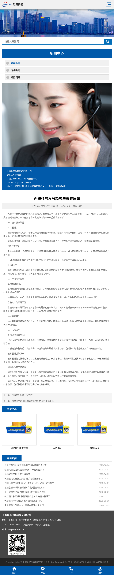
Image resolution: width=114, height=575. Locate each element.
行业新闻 (15, 70)
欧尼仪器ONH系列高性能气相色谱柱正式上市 (33, 401)
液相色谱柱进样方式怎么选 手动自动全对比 (24, 469)
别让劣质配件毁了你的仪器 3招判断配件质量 (25, 492)
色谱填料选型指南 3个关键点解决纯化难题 (24, 505)
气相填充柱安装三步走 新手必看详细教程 (23, 478)
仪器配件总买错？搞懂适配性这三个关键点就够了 (27, 496)
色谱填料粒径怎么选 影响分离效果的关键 (23, 501)
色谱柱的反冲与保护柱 (22, 395)
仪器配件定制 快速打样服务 (17, 474)
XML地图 (91, 562)
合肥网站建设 (102, 562)
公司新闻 (15, 63)
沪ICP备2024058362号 (75, 562)
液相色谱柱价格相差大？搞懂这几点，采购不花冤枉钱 (29, 483)
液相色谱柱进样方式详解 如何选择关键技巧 (24, 487)
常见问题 (15, 77)
